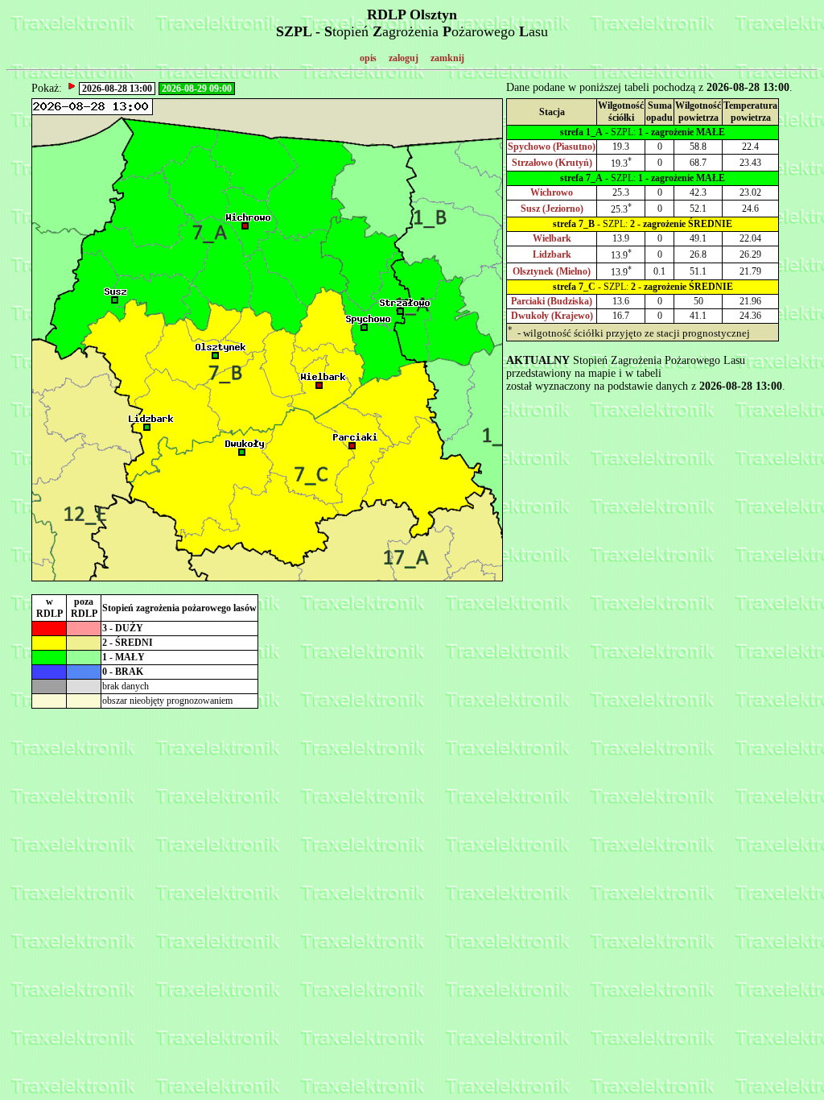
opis (368, 58)
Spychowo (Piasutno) (551, 146)
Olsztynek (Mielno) (552, 271)
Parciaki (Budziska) (551, 301)
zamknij (447, 58)
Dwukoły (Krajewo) (552, 315)
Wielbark (552, 238)
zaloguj (403, 58)
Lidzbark (552, 254)
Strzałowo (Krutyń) (552, 162)
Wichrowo (551, 192)
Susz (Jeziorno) (552, 208)
